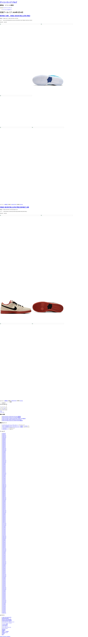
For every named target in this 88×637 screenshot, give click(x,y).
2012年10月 (4, 589)
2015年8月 (4, 553)
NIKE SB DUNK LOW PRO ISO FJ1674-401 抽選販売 (11, 416)
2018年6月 (4, 516)
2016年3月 (4, 545)
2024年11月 (4, 436)
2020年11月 (4, 485)
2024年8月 (4, 439)
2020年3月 (4, 494)
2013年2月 (4, 585)
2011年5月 (4, 607)
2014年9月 (4, 564)
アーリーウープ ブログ (8, 2)
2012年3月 (4, 596)
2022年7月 (4, 465)
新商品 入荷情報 (5, 631)
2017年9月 (4, 526)
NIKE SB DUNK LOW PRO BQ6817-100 (14, 207)
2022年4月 (4, 468)
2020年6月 (4, 491)
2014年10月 (4, 563)
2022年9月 (4, 463)
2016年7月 (4, 541)
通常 (3, 634)
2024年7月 (4, 440)
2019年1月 (4, 509)
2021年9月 (4, 475)
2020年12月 (4, 484)
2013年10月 (4, 576)
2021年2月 (4, 482)
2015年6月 (4, 555)
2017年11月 (4, 524)
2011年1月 (4, 611)
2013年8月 (4, 578)
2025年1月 (4, 434)
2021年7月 (4, 477)
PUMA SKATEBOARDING (7, 620)
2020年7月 (4, 490)
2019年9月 (4, 500)
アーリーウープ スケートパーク (8, 621)
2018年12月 (4, 510)
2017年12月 (4, 523)
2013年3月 (4, 584)
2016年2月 (4, 546)
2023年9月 (4, 451)
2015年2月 (4, 559)
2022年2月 (4, 470)
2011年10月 (4, 602)
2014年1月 (4, 573)
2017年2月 (4, 533)
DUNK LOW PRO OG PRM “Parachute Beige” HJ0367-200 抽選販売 (14, 418)
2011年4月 (4, 608)
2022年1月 (4, 471)
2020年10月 (4, 486)
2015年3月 (4, 558)
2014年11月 (4, 562)
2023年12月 (4, 448)
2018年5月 (4, 517)
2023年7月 (4, 453)
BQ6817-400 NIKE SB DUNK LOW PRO (15, 16)
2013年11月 (4, 575)
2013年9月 (4, 577)
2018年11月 (4, 511)
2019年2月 (4, 508)
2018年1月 (4, 522)
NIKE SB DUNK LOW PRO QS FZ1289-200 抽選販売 (11, 417)
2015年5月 (4, 556)
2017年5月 (4, 530)
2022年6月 (4, 466)
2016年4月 (4, 544)
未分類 (3, 633)
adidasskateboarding (5, 618)
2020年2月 (4, 495)
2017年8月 (4, 527)
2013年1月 (4, 586)
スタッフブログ (5, 628)
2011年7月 (4, 605)
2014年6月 (4, 568)
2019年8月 (4, 501)
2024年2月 (4, 446)
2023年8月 (4, 452)
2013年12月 (4, 574)
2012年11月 (4, 588)
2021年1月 (4, 483)
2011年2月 (4, 610)
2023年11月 (4, 449)
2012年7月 (4, 592)
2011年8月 (4, 604)
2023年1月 (4, 459)
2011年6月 (4, 606)
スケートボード (5, 626)
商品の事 (3, 629)
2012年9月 (4, 590)
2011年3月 (4, 609)
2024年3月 (4, 445)
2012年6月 (4, 593)
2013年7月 (4, 579)
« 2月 (1, 412)
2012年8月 (4, 591)
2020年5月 (4, 492)
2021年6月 (4, 478)
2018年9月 (4, 513)
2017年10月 (4, 525)
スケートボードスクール (6, 627)
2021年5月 (4, 479)
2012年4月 (4, 595)
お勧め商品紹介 (5, 625)
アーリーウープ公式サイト (7, 9)
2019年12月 (4, 497)
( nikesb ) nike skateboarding (6, 617)
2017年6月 (4, 529)
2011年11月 (4, 601)
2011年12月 (4, 600)
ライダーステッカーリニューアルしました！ (10, 424)
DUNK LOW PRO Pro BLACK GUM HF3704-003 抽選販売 (12, 420)
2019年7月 (4, 502)
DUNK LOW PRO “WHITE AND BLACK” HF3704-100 (11, 419)
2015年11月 (4, 549)
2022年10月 (4, 462)
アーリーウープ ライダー (7, 622)
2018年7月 (4, 515)
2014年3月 (4, 571)
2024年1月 (4, 447)
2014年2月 (4, 572)
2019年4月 (4, 506)
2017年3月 (4, 532)
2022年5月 (4, 467)
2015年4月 (4, 557)
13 (4, 407)
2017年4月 (4, 531)
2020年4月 (4, 493)
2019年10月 (4, 499)
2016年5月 (4, 543)
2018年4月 (4, 518)
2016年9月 (4, 539)
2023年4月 (4, 455)
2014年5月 (4, 569)
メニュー (1, 7)
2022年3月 (4, 469)
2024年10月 (4, 437)
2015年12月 (4, 548)
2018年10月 (4, 512)
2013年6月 (4, 580)
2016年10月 (4, 538)
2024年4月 (4, 444)
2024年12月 (4, 435)
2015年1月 (4, 560)
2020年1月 (4, 496)
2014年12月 (4, 561)
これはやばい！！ (5, 428)
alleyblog (21, 204)
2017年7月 (4, 528)
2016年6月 (4, 542)
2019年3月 (4, 507)
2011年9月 (4, 603)
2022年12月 (4, 460)
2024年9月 (4, 438)
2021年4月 (4, 480)
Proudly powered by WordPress (5, 636)
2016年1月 (4, 547)
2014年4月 (4, 570)
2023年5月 (4, 454)
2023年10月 (4, 450)
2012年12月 (4, 587)
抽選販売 (6, 204)
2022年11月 (4, 461)
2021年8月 (4, 476)
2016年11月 (4, 537)
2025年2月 (4, 433)
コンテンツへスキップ (8, 7)
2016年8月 (4, 540)
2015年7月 (4, 554)
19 (3, 408)
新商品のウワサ (5, 632)
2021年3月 (4, 481)
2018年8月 (4, 514)
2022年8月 (4, 464)
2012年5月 (4, 594)
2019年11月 (4, 498)
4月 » (3, 412)
